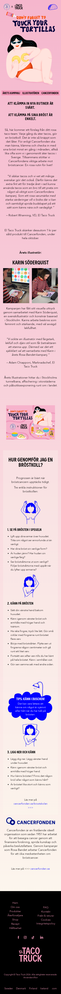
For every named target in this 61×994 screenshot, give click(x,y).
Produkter (15, 911)
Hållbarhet (15, 928)
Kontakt (45, 911)
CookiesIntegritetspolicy (45, 921)
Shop (15, 919)
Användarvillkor (30, 977)
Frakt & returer (46, 916)
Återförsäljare (15, 915)
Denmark (21, 988)
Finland (33, 988)
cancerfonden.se (40, 869)
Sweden (8, 988)
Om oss (15, 907)
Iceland (44, 988)
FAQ (45, 907)
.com (54, 988)
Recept (15, 924)
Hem (15, 903)
